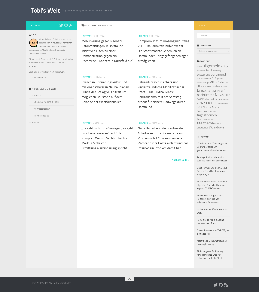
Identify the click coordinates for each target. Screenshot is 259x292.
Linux (201, 90)
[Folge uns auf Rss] (71, 25)
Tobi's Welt (45, 10)
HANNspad (222, 82)
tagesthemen (207, 115)
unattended (203, 127)
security (221, 103)
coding (218, 71)
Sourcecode (203, 111)
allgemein (211, 66)
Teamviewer (203, 119)
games (220, 78)
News (219, 95)
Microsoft (219, 90)
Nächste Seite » (180, 160)
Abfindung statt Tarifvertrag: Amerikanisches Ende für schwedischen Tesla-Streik (210, 254)
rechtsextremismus (219, 99)
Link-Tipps (87, 36)
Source (215, 107)
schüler (200, 103)
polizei (207, 99)
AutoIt (209, 70)
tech (212, 120)
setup (226, 103)
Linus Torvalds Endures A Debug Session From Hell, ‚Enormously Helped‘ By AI (212, 171)
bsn (214, 71)
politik (200, 99)
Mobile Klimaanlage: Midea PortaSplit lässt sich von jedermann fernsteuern (210, 199)
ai (201, 66)
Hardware (217, 86)
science (211, 102)
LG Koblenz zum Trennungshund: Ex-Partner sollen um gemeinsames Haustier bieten (212, 147)
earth (199, 78)
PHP (227, 95)
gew (208, 83)
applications (201, 71)
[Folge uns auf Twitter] (61, 25)
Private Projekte (41, 115)
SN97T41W (204, 107)
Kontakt (35, 122)
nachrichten (205, 95)
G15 (214, 78)
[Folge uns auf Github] (66, 25)
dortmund (218, 74)
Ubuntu (218, 123)
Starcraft (213, 111)
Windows (217, 127)
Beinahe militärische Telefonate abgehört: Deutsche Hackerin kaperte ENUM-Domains (212, 185)
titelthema (205, 123)
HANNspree (204, 86)
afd (198, 66)
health (225, 87)
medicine (210, 91)
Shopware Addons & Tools (46, 102)
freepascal (206, 78)
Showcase (36, 95)
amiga (224, 66)
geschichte (201, 82)
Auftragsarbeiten (42, 108)
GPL (212, 82)
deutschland (203, 74)
